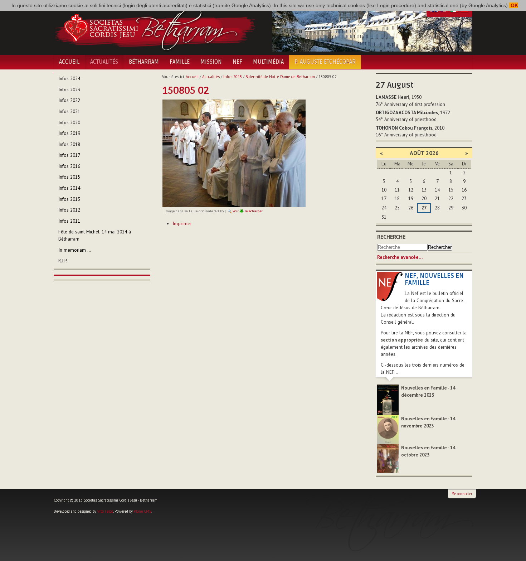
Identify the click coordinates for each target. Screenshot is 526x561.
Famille (180, 62)
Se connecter (462, 493)
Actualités (104, 62)
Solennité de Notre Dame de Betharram (280, 76)
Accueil (69, 62)
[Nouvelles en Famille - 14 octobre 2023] (388, 458)
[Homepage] (155, 28)
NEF (237, 62)
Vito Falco (105, 511)
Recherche (391, 236)
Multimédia (268, 62)
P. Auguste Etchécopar (325, 62)
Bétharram (144, 62)
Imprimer (182, 223)
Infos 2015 (232, 76)
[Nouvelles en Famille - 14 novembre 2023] (388, 429)
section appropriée (402, 340)
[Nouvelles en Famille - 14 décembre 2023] (388, 399)
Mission (211, 62)
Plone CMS (142, 511)
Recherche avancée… (400, 257)
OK (513, 5)
